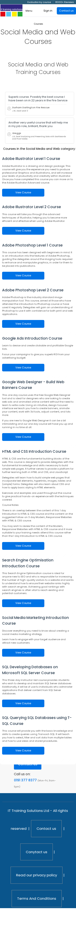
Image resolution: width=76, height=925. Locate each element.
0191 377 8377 (25, 780)
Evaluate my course (39, 2)
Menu (29, 10)
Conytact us (36, 851)
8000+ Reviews (64, 2)
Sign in (47, 10)
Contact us (46, 828)
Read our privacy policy (36, 875)
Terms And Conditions (36, 898)
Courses (38, 23)
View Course (23, 192)
